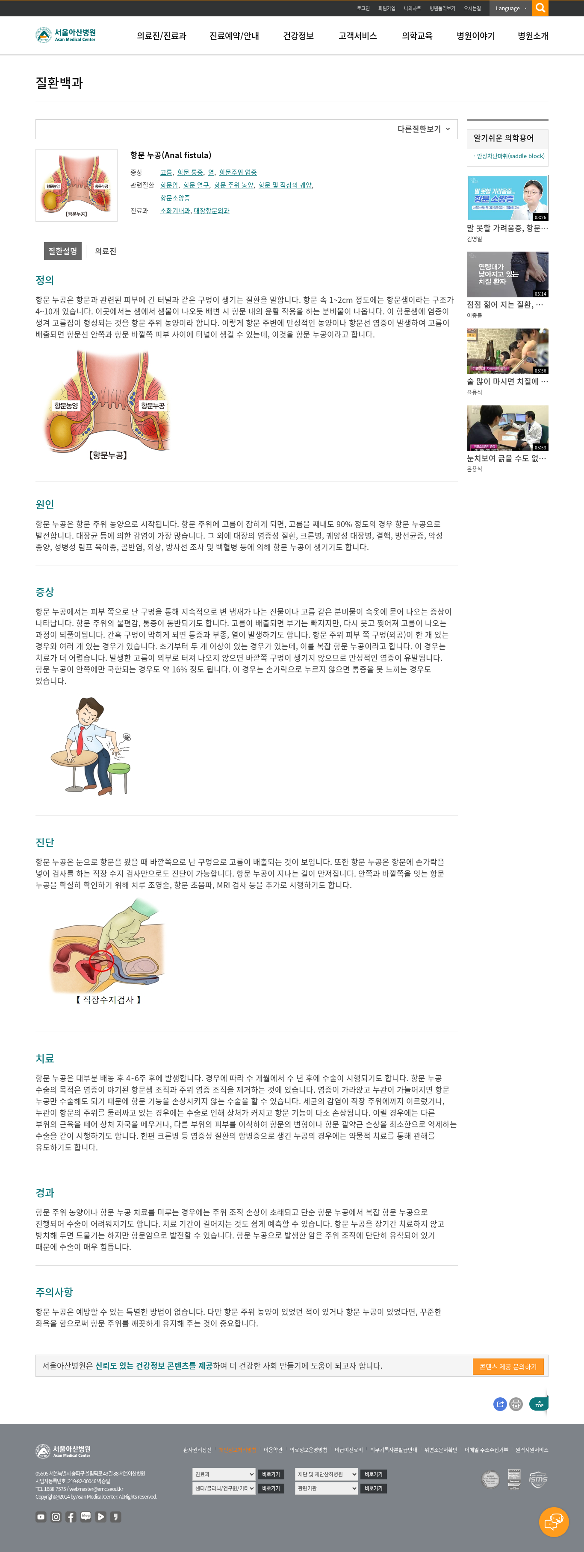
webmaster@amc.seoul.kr (96, 1489)
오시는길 (472, 8)
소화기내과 (175, 210)
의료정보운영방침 (308, 1450)
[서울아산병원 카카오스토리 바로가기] (116, 1517)
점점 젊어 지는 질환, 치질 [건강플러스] (508, 304)
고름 (166, 172)
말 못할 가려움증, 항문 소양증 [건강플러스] (508, 228)
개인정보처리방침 (238, 1450)
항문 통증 (190, 172)
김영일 (474, 239)
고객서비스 (358, 35)
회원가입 (386, 8)
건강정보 (298, 35)
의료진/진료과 (161, 35)
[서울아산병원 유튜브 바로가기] (41, 1517)
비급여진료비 (349, 1450)
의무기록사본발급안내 (393, 1450)
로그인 (363, 8)
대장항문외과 (212, 210)
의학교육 (417, 35)
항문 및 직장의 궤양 (285, 185)
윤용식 (474, 392)
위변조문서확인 (441, 1450)
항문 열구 (196, 185)
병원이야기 (476, 35)
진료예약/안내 (234, 35)
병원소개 (533, 35)
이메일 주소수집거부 (486, 1450)
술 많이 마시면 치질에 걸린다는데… (508, 381)
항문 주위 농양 (234, 185)
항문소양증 (175, 197)
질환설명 (62, 251)
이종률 (474, 315)
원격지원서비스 (532, 1450)
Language (508, 8)
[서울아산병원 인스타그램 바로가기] (56, 1517)
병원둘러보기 (442, 8)
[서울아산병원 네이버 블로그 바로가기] (86, 1517)
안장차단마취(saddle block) (511, 156)
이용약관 (273, 1450)
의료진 (106, 251)
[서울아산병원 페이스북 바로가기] (71, 1517)
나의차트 (412, 8)
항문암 (169, 185)
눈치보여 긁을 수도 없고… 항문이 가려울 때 (508, 458)
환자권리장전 (197, 1450)
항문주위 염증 (238, 172)
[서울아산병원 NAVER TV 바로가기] (101, 1517)
